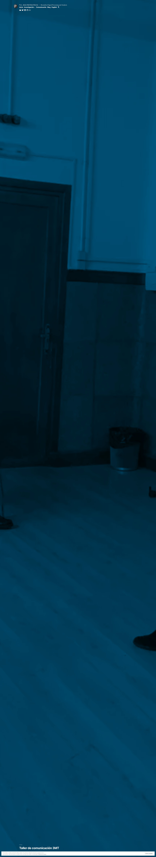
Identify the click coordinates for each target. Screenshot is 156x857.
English (54, 7)
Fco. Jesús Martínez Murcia (28, 5)
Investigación (29, 7)
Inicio (21, 7)
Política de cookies (42, 854)
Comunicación (41, 7)
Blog (49, 7)
